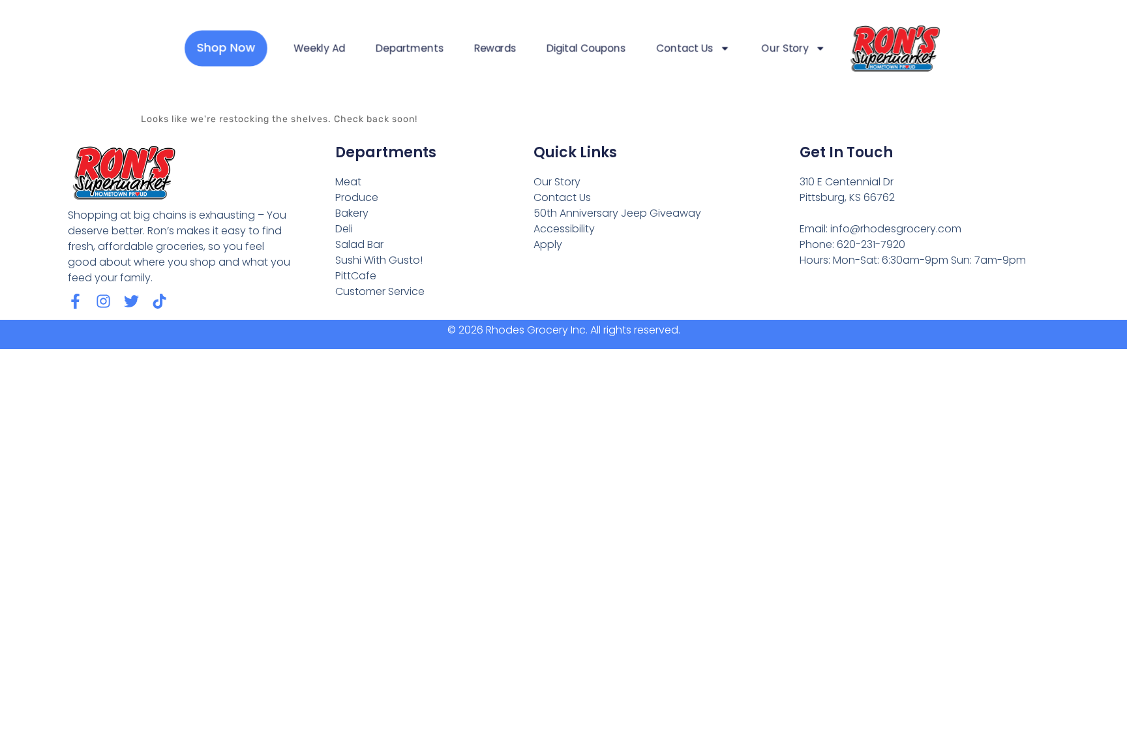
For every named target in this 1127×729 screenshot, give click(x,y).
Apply (547, 244)
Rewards (495, 48)
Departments (409, 48)
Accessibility (564, 228)
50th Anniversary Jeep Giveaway (617, 213)
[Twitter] (131, 301)
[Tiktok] (159, 301)
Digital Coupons (586, 48)
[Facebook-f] (75, 301)
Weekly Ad (319, 48)
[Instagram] (103, 301)
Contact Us (684, 48)
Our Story (785, 48)
